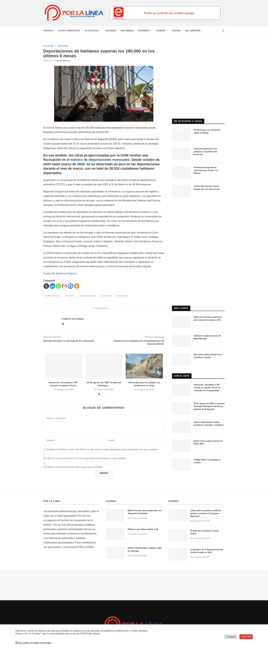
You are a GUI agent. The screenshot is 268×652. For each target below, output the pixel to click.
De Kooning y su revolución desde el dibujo (207, 131)
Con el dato (48, 46)
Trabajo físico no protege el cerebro (207, 461)
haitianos (69, 296)
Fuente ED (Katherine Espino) (59, 273)
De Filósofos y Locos (188, 121)
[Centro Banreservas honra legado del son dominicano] (181, 191)
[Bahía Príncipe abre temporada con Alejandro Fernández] (115, 515)
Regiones (144, 31)
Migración (106, 296)
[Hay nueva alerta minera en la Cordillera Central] (181, 359)
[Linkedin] (52, 286)
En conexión (193, 31)
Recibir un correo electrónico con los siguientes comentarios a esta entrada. (84, 458)
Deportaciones (52, 296)
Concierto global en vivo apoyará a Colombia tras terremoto (205, 151)
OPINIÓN (173, 501)
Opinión (160, 31)
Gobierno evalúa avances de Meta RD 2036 (207, 337)
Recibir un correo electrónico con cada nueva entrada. (73, 467)
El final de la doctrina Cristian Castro (204, 532)
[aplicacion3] (198, 46)
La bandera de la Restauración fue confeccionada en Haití (206, 550)
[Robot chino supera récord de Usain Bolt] (181, 446)
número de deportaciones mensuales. (100, 160)
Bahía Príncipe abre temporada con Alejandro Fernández (145, 511)
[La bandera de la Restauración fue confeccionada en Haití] (177, 554)
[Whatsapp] (58, 286)
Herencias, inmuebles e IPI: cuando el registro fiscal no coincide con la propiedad (207, 387)
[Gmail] (64, 286)
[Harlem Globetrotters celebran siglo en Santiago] (115, 553)
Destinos (110, 31)
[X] (46, 286)
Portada (48, 31)
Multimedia (127, 31)
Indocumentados (88, 296)
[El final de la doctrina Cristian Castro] (177, 535)
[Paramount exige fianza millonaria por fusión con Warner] (181, 172)
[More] (76, 286)
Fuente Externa (62, 60)
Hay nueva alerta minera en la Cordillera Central (208, 355)
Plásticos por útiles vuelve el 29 (143, 529)
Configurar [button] (230, 637)
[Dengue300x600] (198, 206)
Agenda (176, 31)
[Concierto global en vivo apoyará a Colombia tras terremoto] (181, 153)
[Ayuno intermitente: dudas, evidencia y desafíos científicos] (181, 427)
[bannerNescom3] (165, 7)
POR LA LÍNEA (51, 501)
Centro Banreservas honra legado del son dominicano (207, 187)
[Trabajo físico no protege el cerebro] (181, 464)
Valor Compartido (69, 31)
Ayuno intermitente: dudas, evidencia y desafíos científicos (209, 423)
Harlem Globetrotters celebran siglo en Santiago (145, 549)
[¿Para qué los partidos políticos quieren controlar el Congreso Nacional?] (177, 515)
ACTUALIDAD (92, 31)
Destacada (62, 46)
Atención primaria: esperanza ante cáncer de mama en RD (208, 318)
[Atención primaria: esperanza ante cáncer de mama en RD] (181, 322)
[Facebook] (70, 286)
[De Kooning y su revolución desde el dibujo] (181, 135)
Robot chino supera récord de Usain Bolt (208, 442)
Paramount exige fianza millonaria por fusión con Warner (206, 170)
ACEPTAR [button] (246, 637)
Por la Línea (122, 296)
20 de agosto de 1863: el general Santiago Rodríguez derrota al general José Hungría (209, 406)
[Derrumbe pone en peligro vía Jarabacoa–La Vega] (144, 366)
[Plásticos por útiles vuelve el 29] (115, 534)
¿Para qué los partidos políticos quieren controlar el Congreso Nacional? (205, 513)
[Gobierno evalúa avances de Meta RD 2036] (181, 340)
